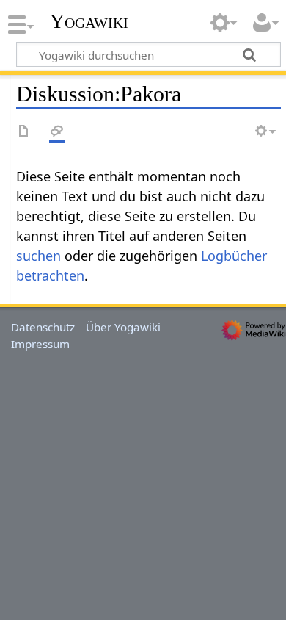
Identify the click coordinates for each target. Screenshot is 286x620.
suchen (38, 255)
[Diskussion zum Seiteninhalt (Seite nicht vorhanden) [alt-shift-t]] (57, 131)
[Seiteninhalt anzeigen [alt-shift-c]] (24, 131)
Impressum (40, 343)
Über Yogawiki (123, 327)
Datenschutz (43, 327)
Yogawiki (89, 21)
